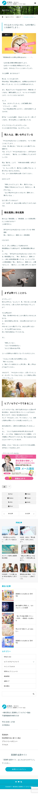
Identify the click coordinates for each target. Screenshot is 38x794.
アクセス (5, 744)
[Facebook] (16, 782)
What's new (7, 657)
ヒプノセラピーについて (11, 661)
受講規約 (5, 735)
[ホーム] (2, 17)
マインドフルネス (9, 666)
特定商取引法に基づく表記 (11, 738)
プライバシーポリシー (10, 741)
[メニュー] (35, 3)
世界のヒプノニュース (11, 671)
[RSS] (21, 782)
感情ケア (7, 34)
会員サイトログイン (19, 769)
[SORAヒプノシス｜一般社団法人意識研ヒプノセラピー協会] (14, 2)
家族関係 (6, 676)
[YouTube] (19, 782)
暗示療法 (6, 686)
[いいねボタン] (4, 486)
